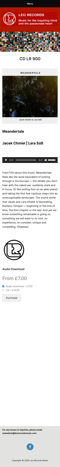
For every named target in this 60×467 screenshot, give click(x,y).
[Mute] (45, 160)
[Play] (6, 160)
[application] (30, 160)
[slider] (52, 159)
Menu (30, 3)
